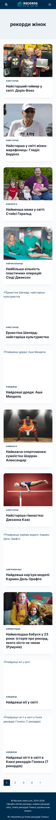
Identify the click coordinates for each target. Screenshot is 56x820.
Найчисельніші (14, 263)
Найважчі (11, 446)
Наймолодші (13, 629)
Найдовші (11, 387)
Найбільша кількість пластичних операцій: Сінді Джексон (24, 273)
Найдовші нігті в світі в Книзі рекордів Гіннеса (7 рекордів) (27, 762)
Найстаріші (12, 81)
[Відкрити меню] (49, 4)
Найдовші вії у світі (22, 702)
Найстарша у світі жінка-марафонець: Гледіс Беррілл (26, 150)
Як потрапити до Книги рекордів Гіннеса (28, 816)
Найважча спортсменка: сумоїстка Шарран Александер (26, 456)
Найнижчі (11, 204)
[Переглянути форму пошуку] (6, 4)
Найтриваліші (13, 569)
